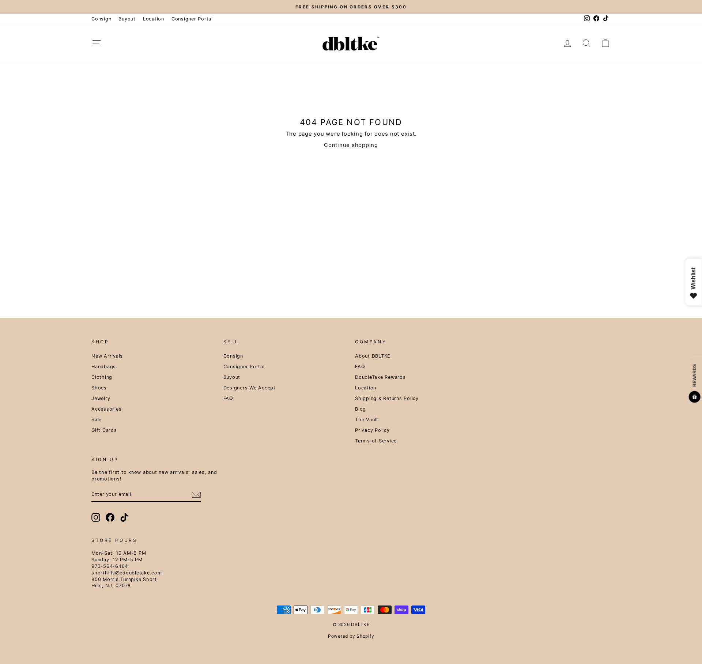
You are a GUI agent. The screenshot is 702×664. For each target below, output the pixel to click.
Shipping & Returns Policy (387, 398)
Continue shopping (351, 145)
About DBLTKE (372, 356)
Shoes (99, 388)
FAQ (228, 398)
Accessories (106, 409)
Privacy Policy (372, 430)
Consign (101, 19)
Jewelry (100, 398)
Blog (360, 409)
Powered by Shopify (351, 636)
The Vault (366, 419)
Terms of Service (376, 441)
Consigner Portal (192, 19)
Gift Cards (104, 430)
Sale (96, 419)
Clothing (101, 377)
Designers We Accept (249, 388)
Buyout (127, 19)
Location (153, 19)
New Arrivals (107, 356)
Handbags (103, 366)
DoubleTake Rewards (380, 377)
